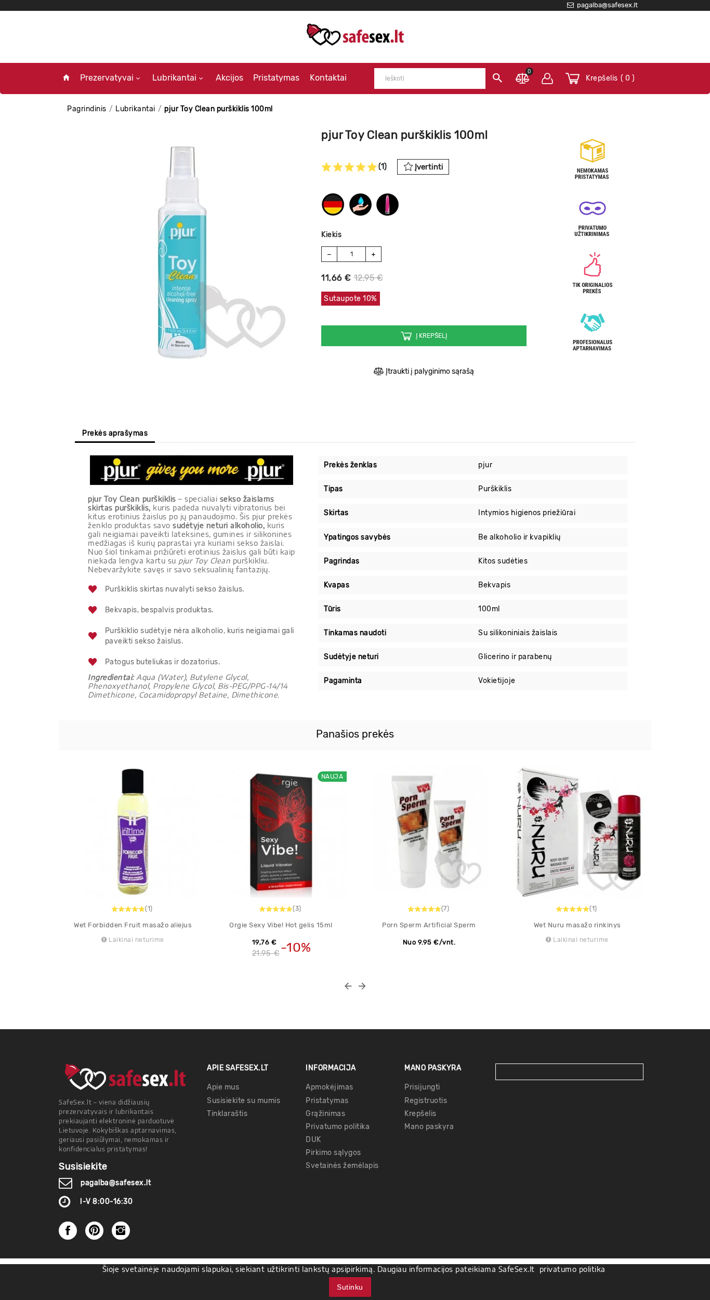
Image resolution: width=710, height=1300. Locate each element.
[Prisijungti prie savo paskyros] (547, 78)
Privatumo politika (338, 1126)
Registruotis (425, 1100)
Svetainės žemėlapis (342, 1165)
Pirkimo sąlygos (333, 1152)
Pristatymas (276, 78)
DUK (313, 1139)
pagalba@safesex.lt (116, 1182)
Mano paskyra (429, 1126)
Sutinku (350, 1287)
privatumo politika (573, 1269)
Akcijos (229, 78)
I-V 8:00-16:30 (106, 1201)
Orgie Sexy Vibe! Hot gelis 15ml (281, 925)
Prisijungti (422, 1087)
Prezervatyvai (107, 78)
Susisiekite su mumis (243, 1100)
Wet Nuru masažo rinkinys (577, 925)
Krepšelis (420, 1113)
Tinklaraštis (227, 1113)
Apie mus (223, 1087)
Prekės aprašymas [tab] (115, 433)
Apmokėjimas (329, 1087)
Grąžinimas (325, 1113)
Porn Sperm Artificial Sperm (429, 925)
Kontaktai (328, 78)
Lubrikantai (174, 78)
